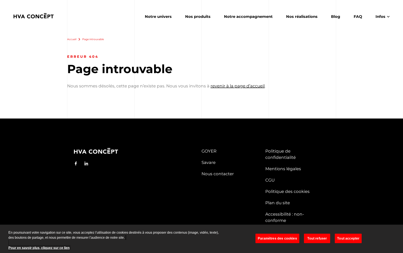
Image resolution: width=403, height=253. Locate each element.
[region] (201, 239)
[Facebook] (76, 163)
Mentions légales (283, 168)
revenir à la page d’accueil (238, 85)
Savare (209, 162)
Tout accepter (348, 238)
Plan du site (277, 202)
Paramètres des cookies (277, 238)
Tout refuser (317, 238)
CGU (270, 180)
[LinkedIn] (86, 163)
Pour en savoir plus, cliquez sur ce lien (39, 248)
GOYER (209, 151)
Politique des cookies (287, 191)
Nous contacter (218, 173)
